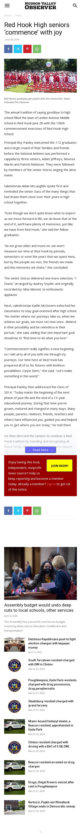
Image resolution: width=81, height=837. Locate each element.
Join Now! (59, 465)
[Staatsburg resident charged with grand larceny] (14, 706)
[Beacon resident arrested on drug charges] (14, 767)
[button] (75, 5)
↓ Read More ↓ (40, 450)
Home (7, 15)
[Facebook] (8, 49)
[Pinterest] (27, 49)
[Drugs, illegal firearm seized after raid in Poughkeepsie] (14, 787)
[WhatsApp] (37, 49)
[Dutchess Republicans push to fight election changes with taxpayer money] (14, 644)
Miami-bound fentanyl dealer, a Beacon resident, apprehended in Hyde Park (50, 725)
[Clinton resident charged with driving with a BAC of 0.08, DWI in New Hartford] (14, 747)
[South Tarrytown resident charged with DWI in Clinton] (14, 665)
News (18, 15)
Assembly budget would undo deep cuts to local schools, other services (39, 608)
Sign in (51, 484)
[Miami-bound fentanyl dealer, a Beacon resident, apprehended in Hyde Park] (14, 726)
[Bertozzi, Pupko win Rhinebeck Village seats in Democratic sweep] (14, 807)
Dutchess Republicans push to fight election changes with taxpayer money (52, 643)
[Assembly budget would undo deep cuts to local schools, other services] (40, 573)
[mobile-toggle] (7, 5)
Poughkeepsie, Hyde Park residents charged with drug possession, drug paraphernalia (52, 684)
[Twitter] (18, 49)
